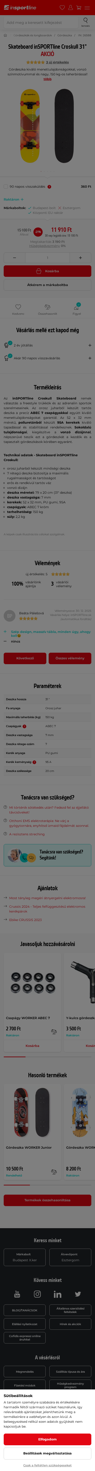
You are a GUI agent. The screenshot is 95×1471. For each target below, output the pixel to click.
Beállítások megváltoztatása (47, 1453)
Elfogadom (47, 1439)
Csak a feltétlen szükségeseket (47, 1465)
